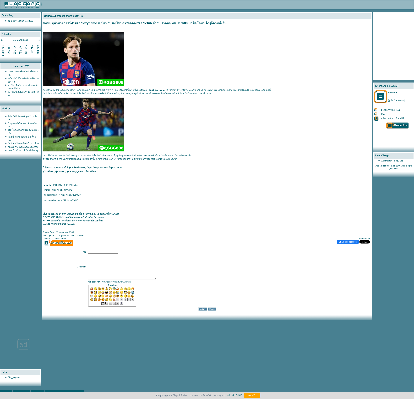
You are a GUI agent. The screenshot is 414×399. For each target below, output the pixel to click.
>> (39, 40)
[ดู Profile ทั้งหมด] (396, 100)
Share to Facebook (348, 242)
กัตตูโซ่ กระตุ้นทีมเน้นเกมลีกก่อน (23, 147)
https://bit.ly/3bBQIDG (68, 200)
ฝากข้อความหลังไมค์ (391, 110)
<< (1, 40)
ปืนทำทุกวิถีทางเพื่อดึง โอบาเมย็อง (23, 143)
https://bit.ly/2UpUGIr (71, 195)
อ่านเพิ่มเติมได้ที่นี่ (233, 395)
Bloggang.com (14, 377)
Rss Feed (385, 114)
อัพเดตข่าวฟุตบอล (16, 21)
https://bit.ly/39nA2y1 (62, 190)
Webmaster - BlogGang (392, 161)
